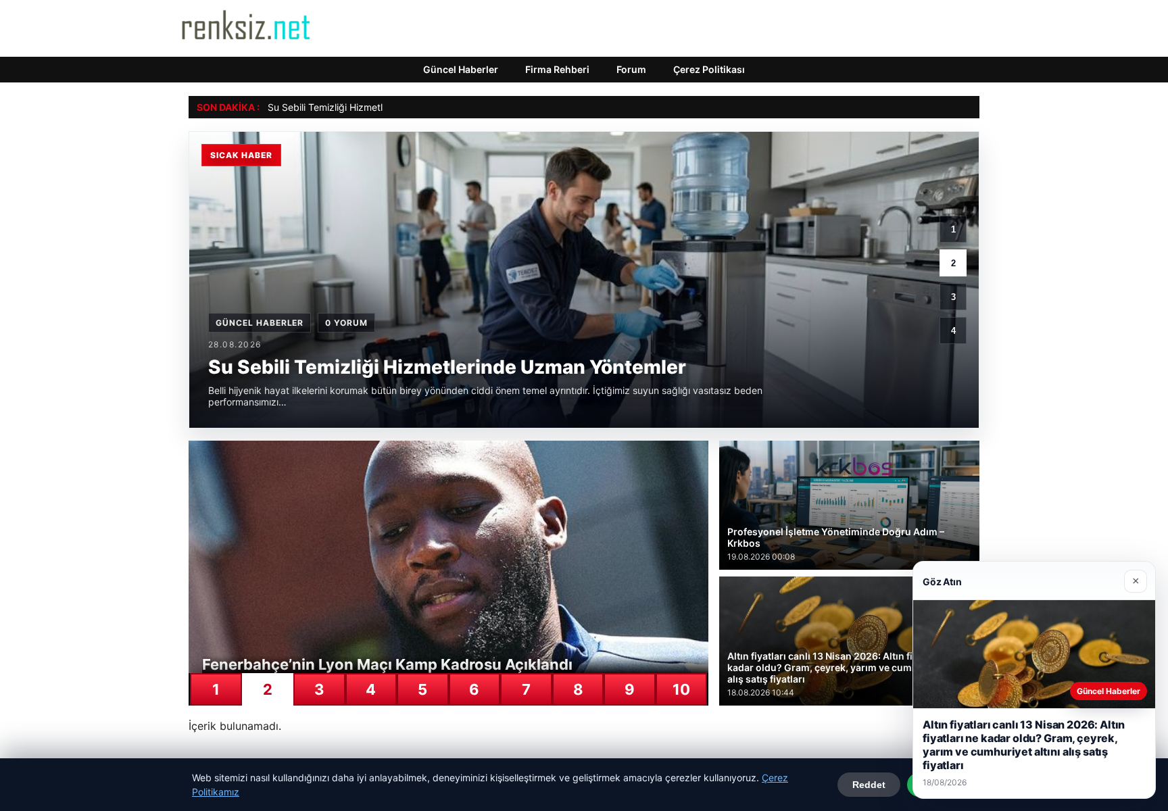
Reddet (868, 784)
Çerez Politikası (709, 69)
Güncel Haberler (460, 69)
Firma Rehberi (557, 69)
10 (681, 689)
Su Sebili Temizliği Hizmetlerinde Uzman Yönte (370, 107)
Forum (631, 69)
